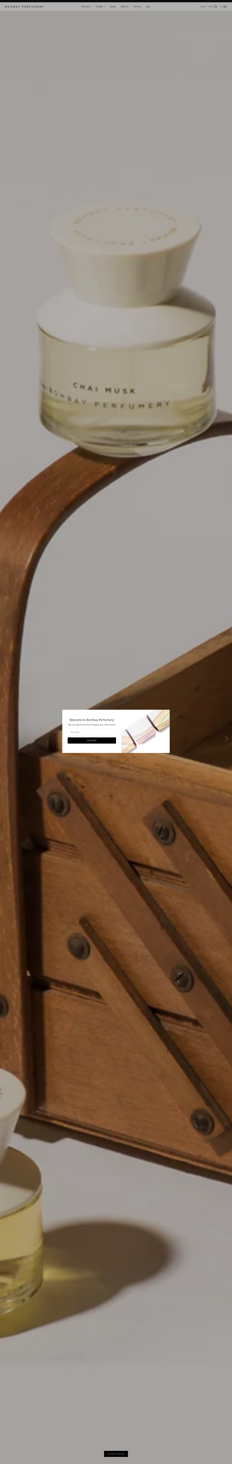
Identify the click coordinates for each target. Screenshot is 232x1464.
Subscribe (92, 740)
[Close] (166, 713)
